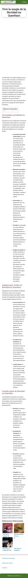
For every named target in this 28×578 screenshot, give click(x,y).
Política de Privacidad (8, 558)
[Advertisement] (14, 33)
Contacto (4, 567)
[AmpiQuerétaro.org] (8, 2)
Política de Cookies (7, 563)
